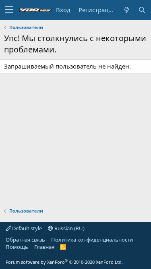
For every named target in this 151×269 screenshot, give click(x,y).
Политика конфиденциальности (92, 239)
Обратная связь (25, 239)
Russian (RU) (69, 228)
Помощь (17, 246)
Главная (44, 246)
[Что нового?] (126, 9)
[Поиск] (141, 9)
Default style (26, 228)
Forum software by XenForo (64, 262)
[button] (9, 10)
